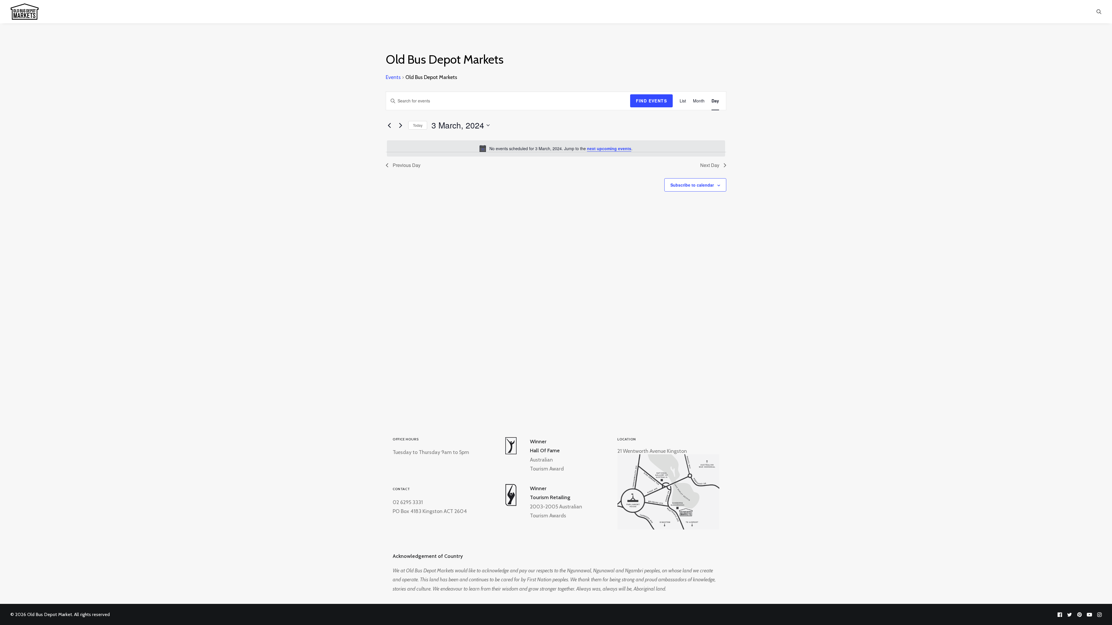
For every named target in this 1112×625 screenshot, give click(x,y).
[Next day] (400, 125)
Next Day (709, 165)
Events (393, 77)
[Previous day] (389, 125)
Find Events (651, 101)
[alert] (556, 148)
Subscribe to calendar (692, 185)
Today (418, 125)
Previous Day (406, 165)
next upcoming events (609, 148)
